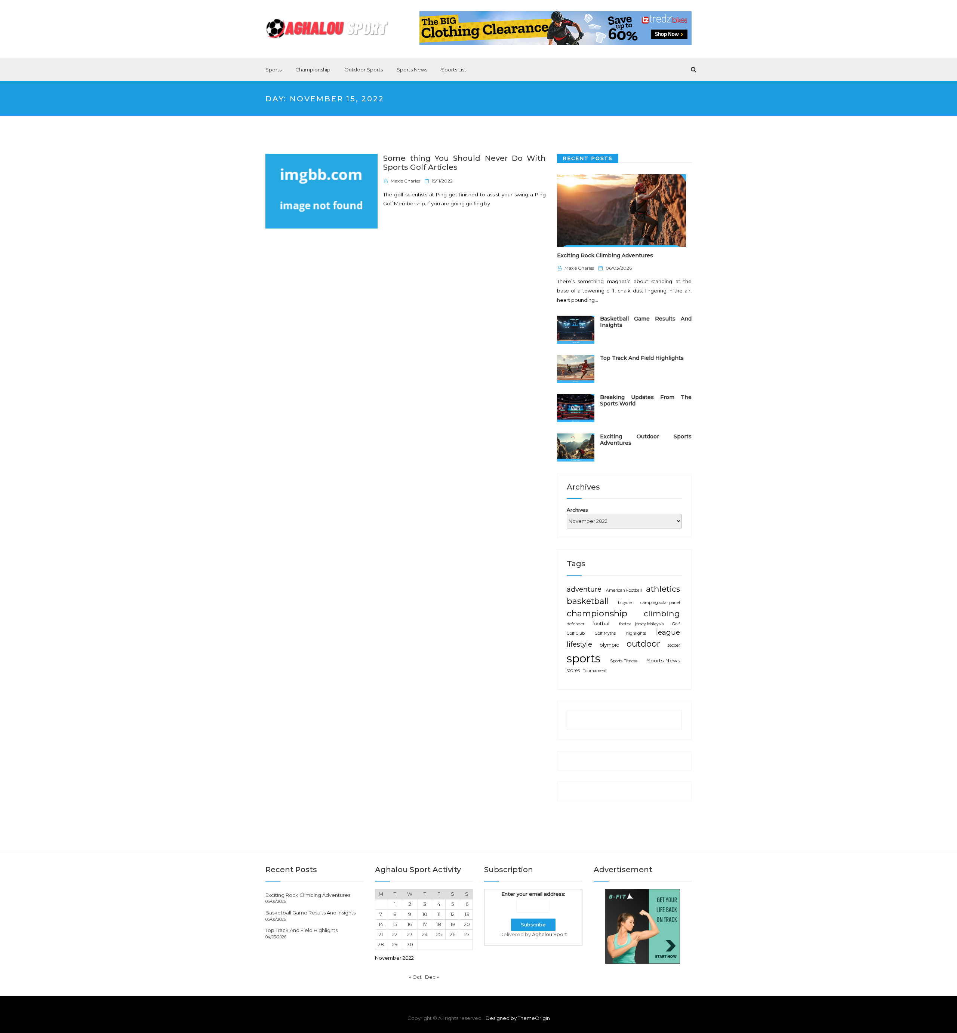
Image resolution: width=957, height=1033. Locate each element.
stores (573, 670)
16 (409, 924)
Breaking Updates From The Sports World (646, 400)
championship (597, 613)
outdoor (643, 644)
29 (395, 944)
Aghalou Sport (549, 934)
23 (410, 934)
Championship (312, 70)
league (668, 632)
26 (452, 934)
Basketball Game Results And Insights (646, 321)
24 (425, 934)
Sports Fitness (623, 661)
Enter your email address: (533, 894)
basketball (588, 601)
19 (452, 924)
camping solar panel (660, 602)
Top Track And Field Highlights (642, 358)
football (601, 623)
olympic (609, 645)
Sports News (412, 70)
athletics (663, 589)
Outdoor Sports (363, 70)
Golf (676, 624)
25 (438, 934)
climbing (662, 613)
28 (381, 944)
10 (424, 914)
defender (575, 624)
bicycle (625, 602)
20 (467, 924)
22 (394, 934)
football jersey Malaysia (641, 624)
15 (395, 924)
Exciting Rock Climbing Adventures (605, 255)
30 (410, 944)
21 (381, 934)
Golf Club (576, 633)
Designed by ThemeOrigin (518, 1018)
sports (583, 658)
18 (438, 924)
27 (467, 934)
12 (452, 914)
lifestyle (579, 644)
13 (467, 914)
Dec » (432, 977)
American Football (624, 590)
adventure (584, 589)
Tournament (595, 670)
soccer (674, 645)
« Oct (415, 977)
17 (425, 924)
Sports (273, 70)
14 (381, 924)
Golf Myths (605, 633)
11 (438, 914)
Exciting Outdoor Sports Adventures (646, 439)
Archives (577, 510)
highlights (636, 633)
